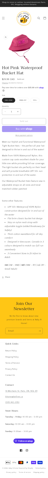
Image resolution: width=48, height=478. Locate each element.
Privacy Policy (11, 369)
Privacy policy (11, 472)
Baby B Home (13, 468)
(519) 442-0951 (12, 402)
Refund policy (41, 468)
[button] (3, 18)
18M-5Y (24, 101)
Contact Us (10, 375)
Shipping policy (38, 472)
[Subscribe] (40, 331)
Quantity (5, 106)
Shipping (5, 83)
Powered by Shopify (26, 468)
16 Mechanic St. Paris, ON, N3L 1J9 (21, 391)
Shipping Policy (12, 357)
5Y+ (36, 101)
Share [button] (7, 277)
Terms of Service (12, 363)
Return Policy (11, 351)
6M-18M (10, 101)
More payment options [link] (24, 135)
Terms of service (25, 472)
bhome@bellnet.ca (14, 396)
